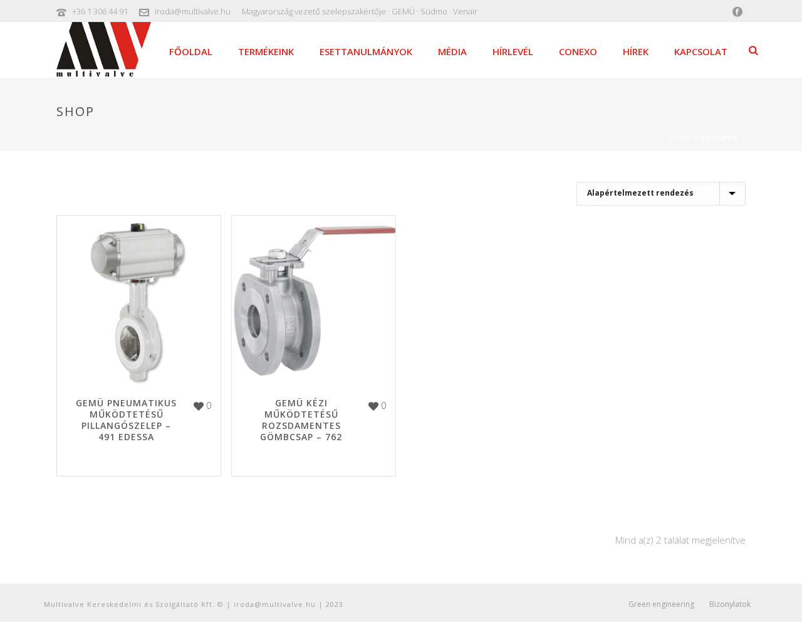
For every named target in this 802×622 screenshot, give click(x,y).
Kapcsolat (700, 51)
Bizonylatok (730, 604)
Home (680, 138)
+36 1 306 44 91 (100, 11)
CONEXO (578, 51)
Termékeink (266, 51)
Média (452, 51)
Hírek (635, 51)
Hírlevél (512, 51)
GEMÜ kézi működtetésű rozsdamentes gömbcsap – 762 (301, 420)
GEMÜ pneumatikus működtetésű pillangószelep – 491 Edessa (126, 420)
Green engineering (661, 604)
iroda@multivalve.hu (193, 11)
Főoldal (190, 51)
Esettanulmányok (366, 51)
